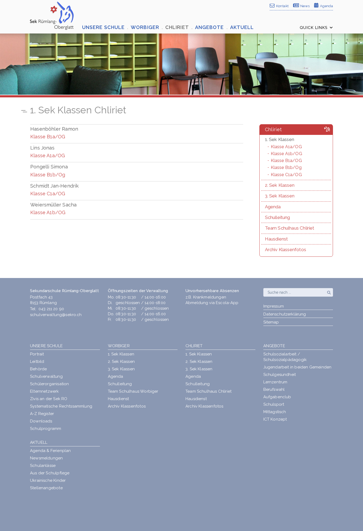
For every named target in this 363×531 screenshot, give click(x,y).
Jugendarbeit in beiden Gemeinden (297, 367)
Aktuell (38, 442)
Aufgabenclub (277, 397)
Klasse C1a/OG (47, 193)
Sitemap (271, 322)
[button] (106, 27)
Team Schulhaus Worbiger (133, 391)
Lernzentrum (275, 382)
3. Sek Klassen (121, 369)
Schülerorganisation (49, 383)
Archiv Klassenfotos (127, 406)
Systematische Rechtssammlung (61, 406)
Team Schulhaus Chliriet (208, 391)
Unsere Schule (46, 345)
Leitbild (37, 361)
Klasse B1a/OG (47, 136)
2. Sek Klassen (121, 361)
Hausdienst (118, 398)
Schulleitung (120, 383)
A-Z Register (42, 413)
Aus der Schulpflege (49, 473)
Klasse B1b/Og (47, 174)
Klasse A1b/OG (47, 212)
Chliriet (193, 345)
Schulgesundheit (279, 374)
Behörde (38, 369)
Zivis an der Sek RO (48, 398)
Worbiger (119, 345)
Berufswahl (274, 389)
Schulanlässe (43, 465)
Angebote (274, 345)
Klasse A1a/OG (47, 155)
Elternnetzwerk (44, 391)
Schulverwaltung (46, 376)
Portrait (37, 354)
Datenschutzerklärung (284, 314)
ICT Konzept (275, 419)
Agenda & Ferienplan (50, 450)
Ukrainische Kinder (48, 480)
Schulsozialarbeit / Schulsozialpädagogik (285, 357)
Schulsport (273, 404)
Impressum (273, 306)
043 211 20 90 (51, 308)
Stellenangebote (46, 488)
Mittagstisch (274, 411)
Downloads (41, 421)
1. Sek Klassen (121, 354)
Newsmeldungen (46, 458)
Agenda (115, 376)
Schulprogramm (45, 428)
